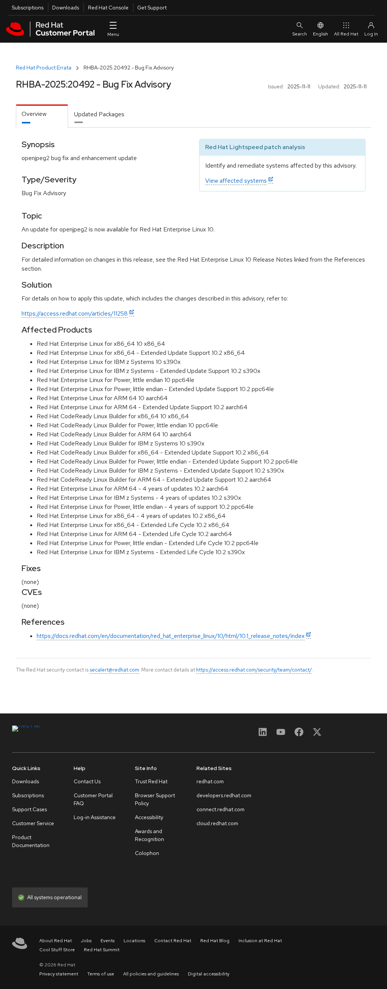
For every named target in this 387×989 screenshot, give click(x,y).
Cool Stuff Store (57, 950)
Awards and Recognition (149, 835)
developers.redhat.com (224, 795)
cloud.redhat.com (217, 823)
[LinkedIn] (262, 734)
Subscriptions (27, 7)
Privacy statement (58, 974)
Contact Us (87, 781)
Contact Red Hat (172, 941)
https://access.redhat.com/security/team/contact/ (254, 669)
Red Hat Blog (214, 941)
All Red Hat (346, 34)
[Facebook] (298, 734)
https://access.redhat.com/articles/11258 (75, 313)
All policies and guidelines (151, 974)
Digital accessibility (208, 974)
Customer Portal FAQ (93, 799)
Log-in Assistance (95, 817)
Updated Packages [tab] (99, 114)
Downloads (65, 7)
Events (108, 941)
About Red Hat (55, 941)
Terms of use (100, 974)
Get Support (152, 7)
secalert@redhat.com (114, 669)
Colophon (147, 853)
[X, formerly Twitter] (317, 734)
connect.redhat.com (221, 809)
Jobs (86, 941)
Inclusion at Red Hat (260, 941)
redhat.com (210, 781)
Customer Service (33, 823)
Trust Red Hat (151, 781)
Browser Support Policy (155, 799)
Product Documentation (31, 841)
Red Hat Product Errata (43, 67)
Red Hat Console (108, 7)
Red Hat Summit (101, 950)
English (320, 34)
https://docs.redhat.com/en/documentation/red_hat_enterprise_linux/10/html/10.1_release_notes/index (171, 636)
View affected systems (236, 181)
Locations (134, 941)
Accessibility (149, 817)
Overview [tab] (34, 114)
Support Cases (29, 809)
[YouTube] (280, 734)
